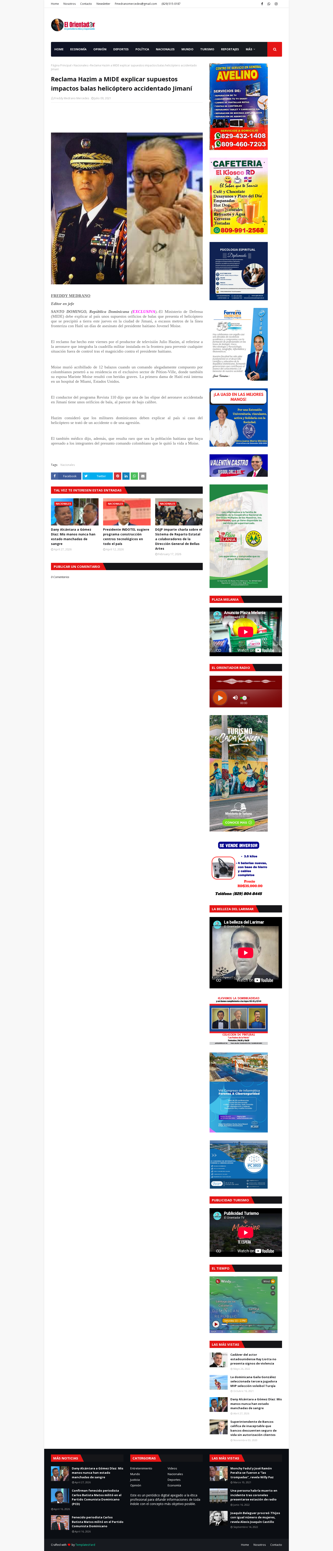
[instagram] (276, 4)
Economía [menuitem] (78, 49)
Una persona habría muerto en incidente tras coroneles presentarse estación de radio (253, 1494)
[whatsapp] (268, 4)
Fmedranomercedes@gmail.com (136, 4)
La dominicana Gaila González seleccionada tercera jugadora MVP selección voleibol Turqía (253, 1381)
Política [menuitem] (142, 49)
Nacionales (81, 65)
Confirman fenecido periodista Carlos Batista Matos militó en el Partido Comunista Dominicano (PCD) (96, 1497)
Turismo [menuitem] (207, 49)
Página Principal (61, 65)
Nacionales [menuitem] (165, 49)
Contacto (86, 4)
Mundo (135, 1474)
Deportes (174, 1480)
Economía (174, 1485)
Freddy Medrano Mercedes (71, 98)
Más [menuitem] (249, 49)
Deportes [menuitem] (121, 49)
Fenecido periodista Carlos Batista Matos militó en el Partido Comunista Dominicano (97, 1521)
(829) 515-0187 (171, 4)
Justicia (135, 1480)
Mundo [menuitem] (187, 49)
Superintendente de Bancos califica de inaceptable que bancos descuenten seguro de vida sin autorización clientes (253, 1428)
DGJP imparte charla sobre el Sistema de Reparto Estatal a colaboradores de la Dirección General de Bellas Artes (178, 539)
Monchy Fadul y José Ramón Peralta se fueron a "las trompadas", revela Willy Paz (252, 1472)
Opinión (135, 1485)
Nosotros (69, 4)
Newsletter (103, 4)
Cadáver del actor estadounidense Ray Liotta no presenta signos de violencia (253, 1359)
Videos (172, 1468)
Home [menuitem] (58, 49)
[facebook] (262, 4)
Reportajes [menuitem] (230, 49)
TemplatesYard (85, 1545)
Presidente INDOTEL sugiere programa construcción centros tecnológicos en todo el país (126, 536)
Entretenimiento (141, 1468)
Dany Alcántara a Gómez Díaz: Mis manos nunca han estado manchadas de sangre (73, 536)
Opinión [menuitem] (99, 49)
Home (55, 4)
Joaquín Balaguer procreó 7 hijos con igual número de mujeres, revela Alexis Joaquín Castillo (255, 1517)
